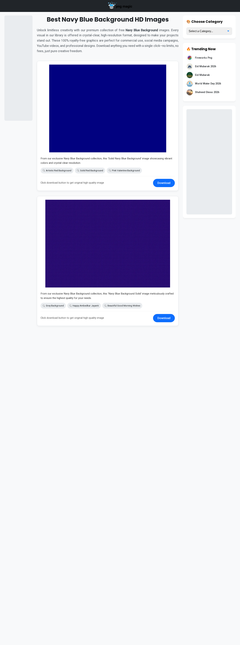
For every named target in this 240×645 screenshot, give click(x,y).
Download (163, 183)
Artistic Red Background (58, 170)
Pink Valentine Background (126, 170)
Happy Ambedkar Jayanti (86, 305)
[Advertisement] (18, 68)
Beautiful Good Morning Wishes (124, 305)
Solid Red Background (91, 170)
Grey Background (55, 305)
